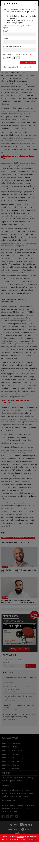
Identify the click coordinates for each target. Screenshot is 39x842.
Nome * (5, 31)
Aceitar (32, 839)
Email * (5, 39)
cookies (20, 837)
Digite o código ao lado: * (12, 46)
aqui (31, 54)
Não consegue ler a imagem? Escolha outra (17, 54)
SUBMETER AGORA (28, 63)
